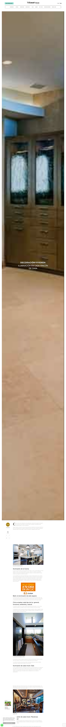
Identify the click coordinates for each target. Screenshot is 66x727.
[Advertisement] (28, 537)
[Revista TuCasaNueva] (33, 3)
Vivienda (40, 262)
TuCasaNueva (8, 527)
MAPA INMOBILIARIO (9, 3)
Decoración (27, 262)
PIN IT (29, 554)
